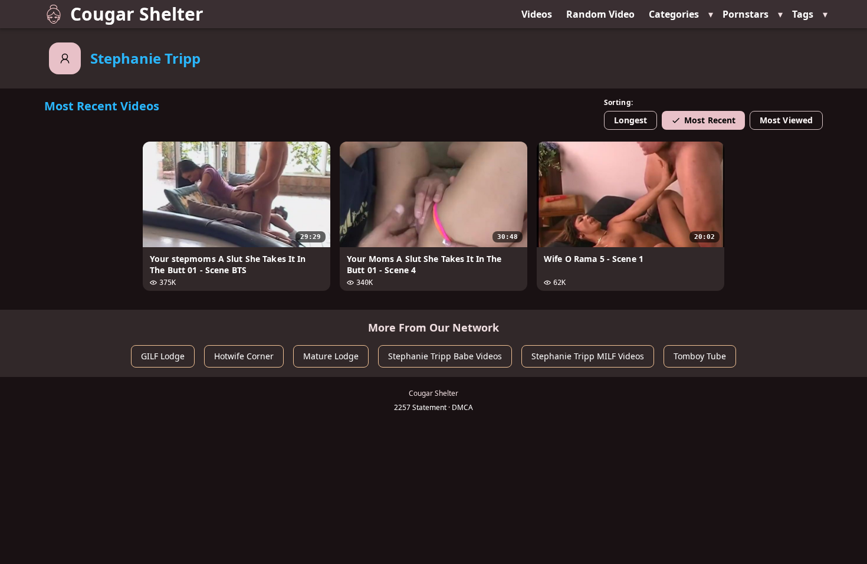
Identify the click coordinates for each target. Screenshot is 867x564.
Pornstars (745, 14)
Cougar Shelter (136, 14)
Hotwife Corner (244, 356)
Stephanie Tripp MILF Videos (587, 356)
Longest (631, 120)
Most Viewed (786, 120)
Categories (674, 14)
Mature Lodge (331, 356)
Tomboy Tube (700, 356)
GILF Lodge (163, 356)
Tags (802, 14)
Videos (536, 14)
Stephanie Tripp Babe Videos (445, 356)
